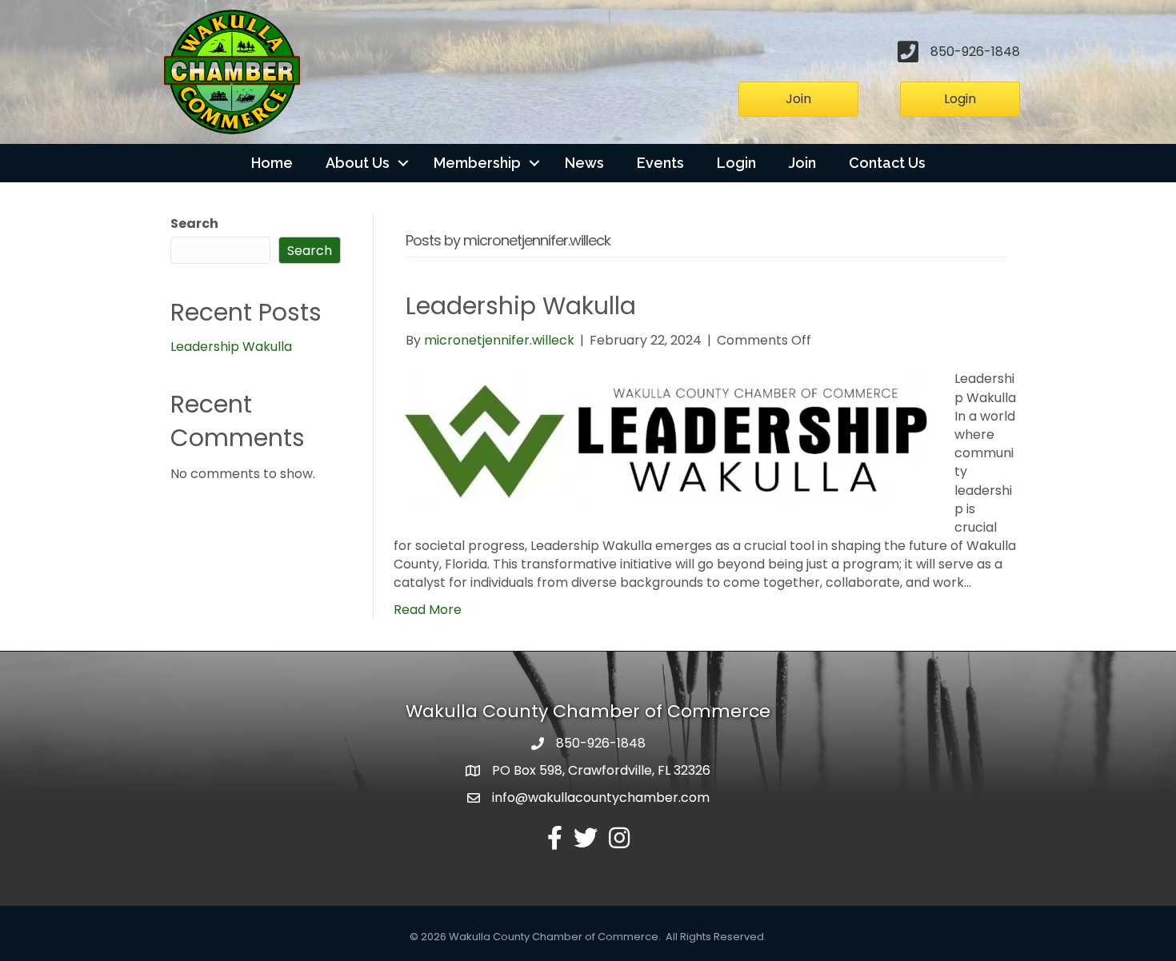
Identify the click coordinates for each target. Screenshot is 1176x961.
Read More (428, 609)
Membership (477, 162)
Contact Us (887, 162)
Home (272, 162)
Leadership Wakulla (231, 346)
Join (802, 162)
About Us (358, 162)
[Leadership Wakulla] (664, 438)
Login (736, 162)
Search (194, 223)
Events (660, 162)
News (584, 162)
